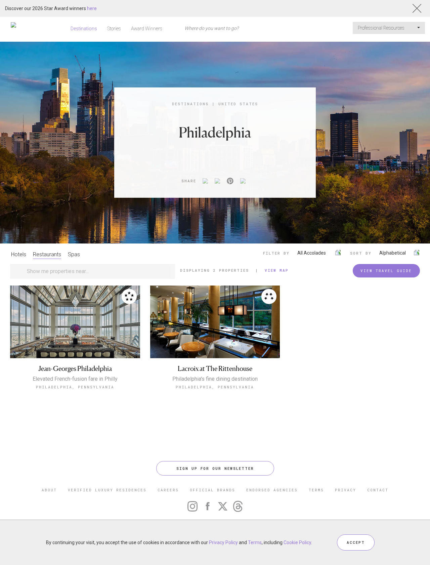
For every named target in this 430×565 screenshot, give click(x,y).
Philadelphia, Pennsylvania (75, 386)
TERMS (316, 489)
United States (238, 103)
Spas (74, 254)
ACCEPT (356, 542)
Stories (114, 28)
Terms (255, 542)
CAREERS (168, 489)
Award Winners (146, 28)
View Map (277, 270)
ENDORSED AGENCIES (272, 489)
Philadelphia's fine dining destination (215, 379)
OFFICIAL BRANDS (212, 489)
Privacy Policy (223, 542)
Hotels (18, 254)
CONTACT (377, 489)
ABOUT (49, 489)
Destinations (84, 28)
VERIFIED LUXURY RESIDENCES (107, 489)
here (92, 8)
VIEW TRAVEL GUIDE (386, 270)
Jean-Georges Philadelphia (75, 369)
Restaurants (47, 254)
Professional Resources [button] (381, 28)
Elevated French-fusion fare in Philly (75, 379)
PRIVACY (345, 489)
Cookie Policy (297, 542)
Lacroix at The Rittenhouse (215, 369)
